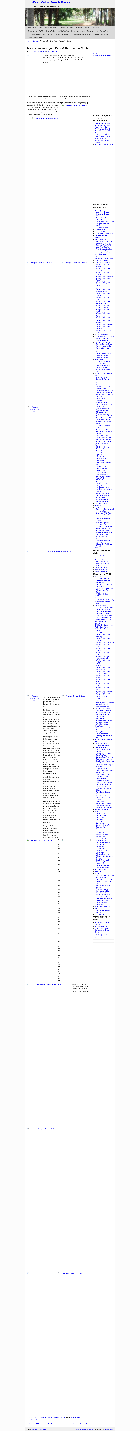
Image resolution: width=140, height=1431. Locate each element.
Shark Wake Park (102, 435)
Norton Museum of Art (103, 418)
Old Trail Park (100, 480)
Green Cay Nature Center (104, 404)
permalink (34, 1419)
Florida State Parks (66, 27)
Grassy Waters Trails (103, 365)
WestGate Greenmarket (104, 354)
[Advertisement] (102, 47)
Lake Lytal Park (101, 472)
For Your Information (101, 334)
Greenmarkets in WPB (35, 31)
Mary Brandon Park (102, 474)
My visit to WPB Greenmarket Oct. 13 (40, 44)
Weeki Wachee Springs (104, 441)
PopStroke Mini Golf (101, 503)
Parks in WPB (60, 1417)
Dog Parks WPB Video (104, 513)
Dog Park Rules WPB (103, 245)
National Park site (101, 571)
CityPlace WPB (97, 27)
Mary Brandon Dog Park (104, 249)
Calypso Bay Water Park (104, 390)
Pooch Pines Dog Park (104, 251)
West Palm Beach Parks (51, 2)
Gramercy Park (101, 460)
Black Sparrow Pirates (103, 387)
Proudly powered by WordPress (84, 1429)
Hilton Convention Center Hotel (38, 34)
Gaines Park (100, 457)
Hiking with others (102, 367)
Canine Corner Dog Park (104, 241)
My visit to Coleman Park (82, 44)
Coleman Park (101, 449)
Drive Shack (99, 257)
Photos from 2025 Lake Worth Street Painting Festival (102, 140)
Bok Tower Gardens (101, 560)
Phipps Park (100, 486)
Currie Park (100, 451)
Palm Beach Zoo (102, 429)
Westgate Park (75, 1417)
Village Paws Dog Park (104, 253)
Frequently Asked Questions (102, 55)
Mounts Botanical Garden (104, 416)
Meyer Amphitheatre (78, 31)
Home (29, 41)
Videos (86, 27)
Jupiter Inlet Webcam (103, 379)
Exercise (36, 41)
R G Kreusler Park (102, 227)
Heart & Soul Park (102, 468)
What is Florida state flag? (105, 276)
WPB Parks (32, 27)
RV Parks (78, 27)
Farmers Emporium (102, 348)
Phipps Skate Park (102, 488)
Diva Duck (99, 396)
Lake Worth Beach (102, 212)
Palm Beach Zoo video (104, 526)
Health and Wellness (47, 1417)
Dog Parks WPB (102, 31)
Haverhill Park (101, 466)
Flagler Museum (101, 402)
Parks (40, 27)
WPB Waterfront (63, 31)
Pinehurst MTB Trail (103, 528)
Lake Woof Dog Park (103, 247)
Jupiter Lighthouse (101, 377)
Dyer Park (99, 455)
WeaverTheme (109, 1429)
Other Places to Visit (35, 38)
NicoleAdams (52, 51)
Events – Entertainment (101, 34)
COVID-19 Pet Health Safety (81, 34)
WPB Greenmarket (102, 356)
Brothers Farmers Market (104, 344)
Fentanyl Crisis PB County (104, 135)
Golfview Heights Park (103, 458)
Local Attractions (50, 27)
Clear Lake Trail (100, 231)
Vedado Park (100, 497)
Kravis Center (100, 406)
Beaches (90, 31)
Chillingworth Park (102, 447)
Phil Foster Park (101, 484)
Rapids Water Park (102, 530)
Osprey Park (100, 482)
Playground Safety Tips (102, 133)
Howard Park (100, 470)
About (95, 53)
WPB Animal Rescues (102, 540)
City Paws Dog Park (103, 243)
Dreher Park (100, 453)
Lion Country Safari (102, 408)
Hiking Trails (50, 31)
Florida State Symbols (102, 262)
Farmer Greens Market (103, 346)
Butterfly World (101, 389)
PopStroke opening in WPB (104, 144)
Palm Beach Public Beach (105, 222)
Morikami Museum (102, 414)
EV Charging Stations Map (60, 34)
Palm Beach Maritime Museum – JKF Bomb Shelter (103, 422)
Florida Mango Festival (102, 137)
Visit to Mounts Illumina (102, 127)
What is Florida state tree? (105, 324)
